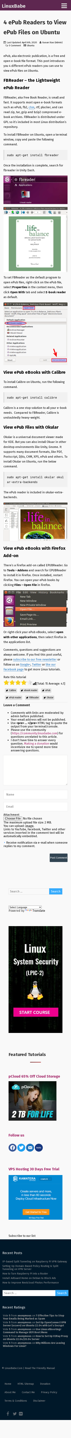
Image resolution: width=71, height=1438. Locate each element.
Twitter (36, 664)
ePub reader (15, 697)
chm (31, 107)
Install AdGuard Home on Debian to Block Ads (29, 1278)
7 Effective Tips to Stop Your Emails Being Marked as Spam (33, 1317)
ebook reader (30, 690)
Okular (50, 697)
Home (8, 1383)
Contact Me (28, 1392)
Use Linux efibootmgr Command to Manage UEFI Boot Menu (32, 1331)
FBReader (34, 697)
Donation (45, 1383)
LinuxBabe (13, 6)
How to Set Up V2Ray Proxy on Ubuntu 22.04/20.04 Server (35, 1338)
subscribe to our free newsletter (35, 659)
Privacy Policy (49, 1392)
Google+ (25, 664)
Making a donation (36, 743)
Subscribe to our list (22, 1236)
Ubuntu (30, 45)
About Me (10, 1392)
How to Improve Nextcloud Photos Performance (30, 1282)
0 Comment (15, 45)
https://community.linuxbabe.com (34, 733)
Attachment (11, 814)
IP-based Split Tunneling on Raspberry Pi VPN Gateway (34, 1261)
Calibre (12, 690)
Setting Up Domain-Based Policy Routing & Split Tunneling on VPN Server (30, 1268)
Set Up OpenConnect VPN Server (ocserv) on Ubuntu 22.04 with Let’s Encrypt (34, 1324)
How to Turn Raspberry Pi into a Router (25, 1273)
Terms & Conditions (16, 1400)
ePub (47, 690)
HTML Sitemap (25, 1383)
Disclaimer (39, 1400)
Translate (38, 910)
